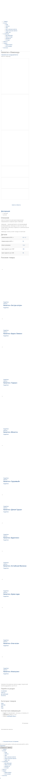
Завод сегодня (9, 37)
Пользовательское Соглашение (10, 741)
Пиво (7, 27)
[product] (16, 280)
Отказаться (3, 747)
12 (23, 245)
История (8, 40)
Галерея (5, 43)
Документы (8, 38)
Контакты (5, 47)
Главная (5, 21)
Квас (2, 706)
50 (23, 241)
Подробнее (6, 302)
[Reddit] (1, 50)
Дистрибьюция (9, 35)
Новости (5, 41)
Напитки (7, 26)
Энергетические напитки (11, 30)
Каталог (5, 23)
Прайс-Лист (8, 32)
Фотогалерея (9, 46)
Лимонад (3, 705)
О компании (6, 33)
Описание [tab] (5, 213)
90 (23, 253)
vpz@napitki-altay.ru (11, 716)
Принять (10, 747)
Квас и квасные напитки (11, 29)
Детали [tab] (5, 215)
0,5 (23, 237)
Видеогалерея (9, 44)
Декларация (5, 211)
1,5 (25, 237)
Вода (7, 24)
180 (23, 249)
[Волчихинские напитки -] (8, 5)
